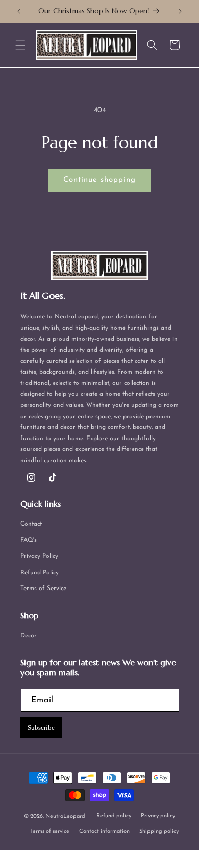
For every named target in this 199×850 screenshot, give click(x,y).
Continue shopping (99, 180)
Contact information (104, 831)
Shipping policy (159, 831)
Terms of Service (43, 588)
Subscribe (41, 727)
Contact (31, 524)
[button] (20, 45)
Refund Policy (39, 573)
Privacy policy (158, 816)
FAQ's (28, 540)
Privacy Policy (39, 556)
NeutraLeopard (65, 816)
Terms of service (49, 831)
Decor (28, 636)
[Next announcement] (180, 11)
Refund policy (113, 816)
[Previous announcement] (19, 11)
